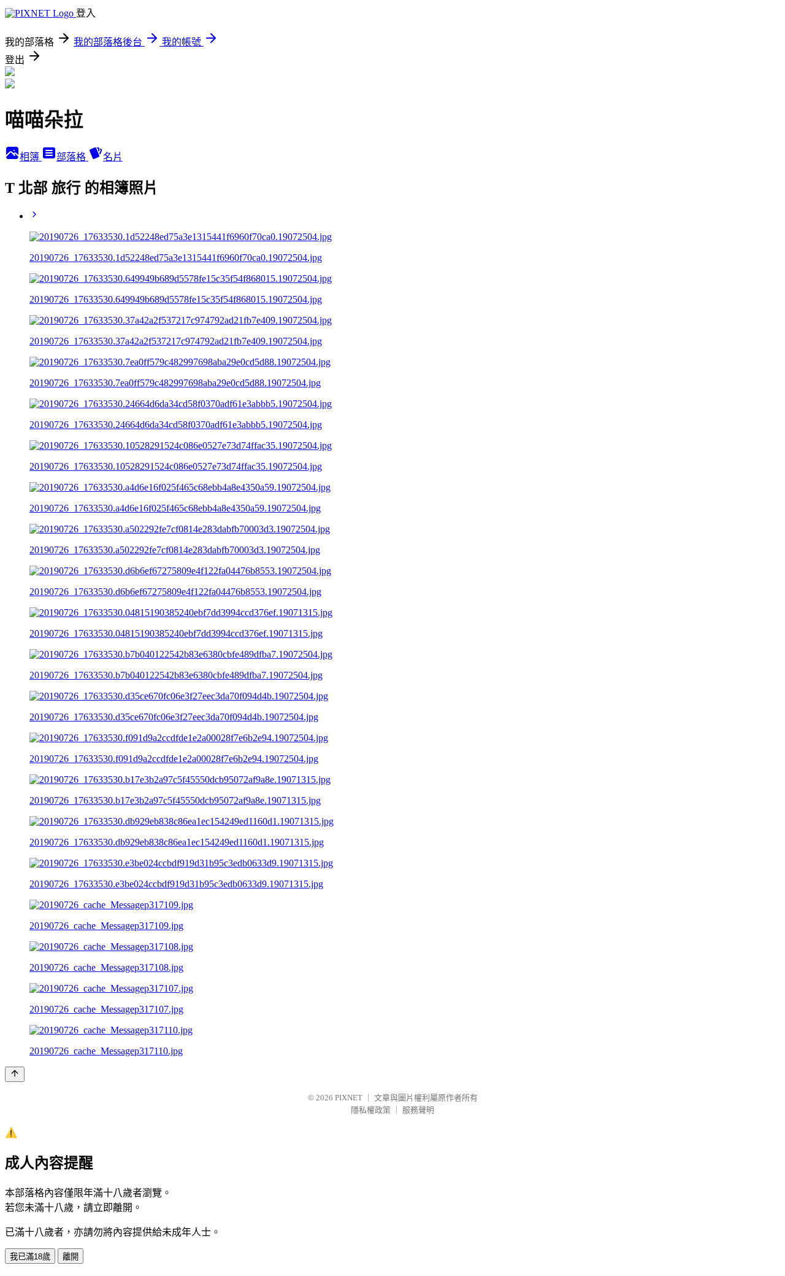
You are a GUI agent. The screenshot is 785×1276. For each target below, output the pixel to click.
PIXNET (348, 1097)
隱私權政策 (371, 1110)
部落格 (72, 157)
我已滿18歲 (30, 1256)
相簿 (31, 157)
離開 (70, 1256)
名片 (113, 157)
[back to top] (15, 1074)
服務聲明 (418, 1110)
